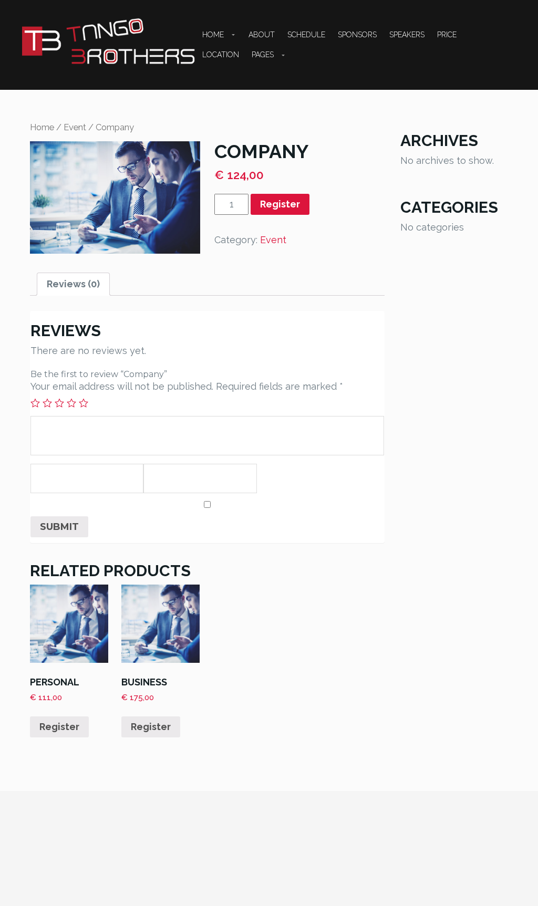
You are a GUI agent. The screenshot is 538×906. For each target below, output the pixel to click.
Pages (263, 54)
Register (280, 204)
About (262, 34)
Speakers (407, 34)
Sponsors (357, 34)
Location (220, 54)
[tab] (73, 284)
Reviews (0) (73, 283)
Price (447, 34)
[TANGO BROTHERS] (109, 42)
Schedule (306, 34)
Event (75, 127)
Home (213, 34)
